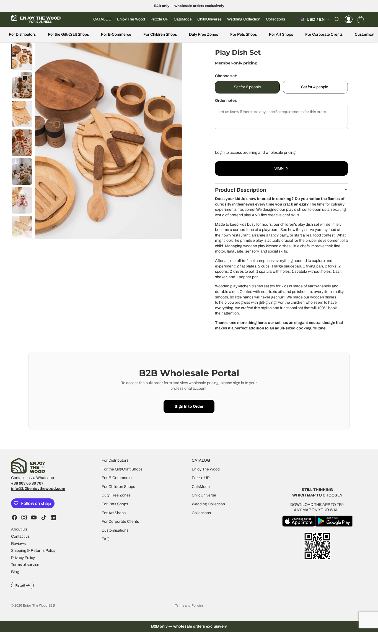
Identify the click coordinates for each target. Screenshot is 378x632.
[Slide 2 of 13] (22, 85)
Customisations (115, 530)
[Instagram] (24, 517)
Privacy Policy (23, 558)
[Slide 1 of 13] (22, 56)
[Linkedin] (53, 517)
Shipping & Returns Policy (33, 551)
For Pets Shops (243, 34)
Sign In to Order (189, 406)
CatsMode (201, 487)
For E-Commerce (116, 34)
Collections (201, 513)
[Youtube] (33, 517)
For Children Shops (160, 34)
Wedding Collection (208, 504)
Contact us (20, 536)
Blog (15, 572)
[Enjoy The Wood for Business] (36, 19)
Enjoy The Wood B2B (39, 605)
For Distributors (22, 34)
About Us (19, 529)
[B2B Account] (349, 19)
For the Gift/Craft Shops (68, 34)
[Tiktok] (43, 517)
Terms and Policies (189, 605)
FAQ (106, 539)
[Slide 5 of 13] (22, 171)
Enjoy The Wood (206, 469)
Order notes (226, 100)
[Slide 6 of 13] (22, 200)
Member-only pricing (236, 63)
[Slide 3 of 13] (22, 114)
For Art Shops (281, 34)
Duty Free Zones (203, 34)
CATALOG (201, 460)
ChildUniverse (204, 495)
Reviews (18, 544)
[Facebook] (14, 517)
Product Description (240, 190)
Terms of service (25, 565)
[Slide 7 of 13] (22, 229)
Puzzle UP (200, 478)
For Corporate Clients (324, 34)
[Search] (337, 19)
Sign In (281, 168)
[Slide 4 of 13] (22, 142)
